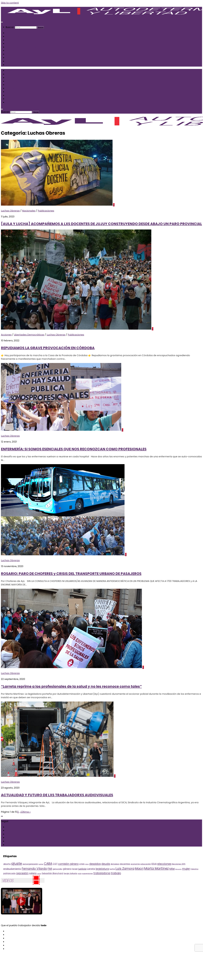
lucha (112, 869)
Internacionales (15, 40)
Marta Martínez (156, 868)
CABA (48, 863)
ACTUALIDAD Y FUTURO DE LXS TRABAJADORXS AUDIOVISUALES (57, 794)
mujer (186, 869)
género (67, 868)
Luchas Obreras (15, 50)
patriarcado (9, 873)
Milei (172, 868)
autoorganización (30, 864)
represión (22, 873)
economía (135, 864)
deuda (105, 864)
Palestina (194, 869)
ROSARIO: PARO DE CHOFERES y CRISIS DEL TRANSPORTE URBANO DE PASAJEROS (71, 573)
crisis (82, 863)
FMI (50, 869)
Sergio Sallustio (70, 873)
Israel (75, 868)
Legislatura (12, 57)
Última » (26, 811)
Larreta (91, 868)
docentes (125, 863)
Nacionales (12, 36)
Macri (139, 868)
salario (33, 873)
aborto (7, 863)
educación (145, 864)
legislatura (102, 868)
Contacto (11, 64)
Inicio (9, 33)
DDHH (87, 864)
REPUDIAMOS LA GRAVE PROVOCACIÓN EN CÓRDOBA (48, 347)
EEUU (154, 863)
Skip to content (10, 2)
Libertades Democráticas (21, 47)
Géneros (11, 54)
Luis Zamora (124, 868)
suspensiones (87, 873)
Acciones (6, 334)
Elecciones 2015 (178, 864)
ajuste (16, 863)
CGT (55, 863)
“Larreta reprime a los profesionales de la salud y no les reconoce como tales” (71, 686)
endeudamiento (12, 868)
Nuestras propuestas (18, 61)
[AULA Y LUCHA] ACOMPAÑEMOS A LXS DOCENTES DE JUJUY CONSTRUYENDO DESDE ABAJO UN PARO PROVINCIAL (101, 223)
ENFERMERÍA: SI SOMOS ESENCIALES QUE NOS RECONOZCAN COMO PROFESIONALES (73, 449)
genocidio (57, 869)
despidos (95, 863)
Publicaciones (46, 210)
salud (39, 874)
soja (80, 873)
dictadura (115, 864)
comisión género (68, 863)
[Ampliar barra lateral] (2, 816)
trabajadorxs (101, 873)
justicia (82, 868)
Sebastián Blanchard (52, 873)
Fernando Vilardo (34, 869)
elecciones (164, 864)
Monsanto (178, 869)
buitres (41, 864)
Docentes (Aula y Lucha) (20, 43)
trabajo (116, 873)
